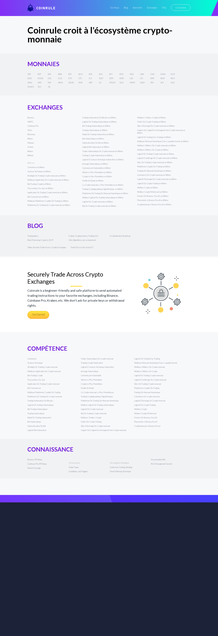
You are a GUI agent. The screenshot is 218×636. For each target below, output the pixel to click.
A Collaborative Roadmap (120, 236)
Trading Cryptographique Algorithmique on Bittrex (102, 189)
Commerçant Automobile (91, 375)
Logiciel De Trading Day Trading (147, 359)
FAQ (164, 7)
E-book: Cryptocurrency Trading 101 (83, 236)
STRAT (132, 82)
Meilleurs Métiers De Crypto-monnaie (149, 367)
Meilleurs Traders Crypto (91, 417)
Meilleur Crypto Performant (145, 413)
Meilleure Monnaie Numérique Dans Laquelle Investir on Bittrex (162, 141)
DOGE (40, 78)
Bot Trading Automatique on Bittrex (96, 126)
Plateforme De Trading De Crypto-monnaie (44, 396)
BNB (60, 74)
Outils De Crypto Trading (91, 422)
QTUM (71, 82)
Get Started (38, 314)
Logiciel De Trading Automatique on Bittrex (99, 122)
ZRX (29, 74)
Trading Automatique (35, 413)
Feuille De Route (87, 388)
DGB (29, 78)
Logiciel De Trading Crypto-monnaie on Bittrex (155, 154)
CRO (152, 74)
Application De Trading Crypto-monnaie (43, 384)
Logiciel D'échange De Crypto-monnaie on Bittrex (157, 179)
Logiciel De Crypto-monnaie (92, 409)
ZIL (49, 87)
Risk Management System (161, 464)
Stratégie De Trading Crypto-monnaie (42, 367)
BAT (49, 74)
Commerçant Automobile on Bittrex (96, 168)
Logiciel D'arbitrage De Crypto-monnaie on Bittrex (157, 158)
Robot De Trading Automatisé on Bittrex (98, 134)
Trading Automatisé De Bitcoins (40, 400)
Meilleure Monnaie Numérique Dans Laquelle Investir (155, 363)
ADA (132, 74)
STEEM (112, 82)
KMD (122, 78)
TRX (152, 82)
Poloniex (30, 143)
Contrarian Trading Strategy (121, 467)
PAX (49, 82)
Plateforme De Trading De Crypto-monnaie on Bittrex (48, 205)
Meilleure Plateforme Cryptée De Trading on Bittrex (48, 201)
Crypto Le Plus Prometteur (91, 384)
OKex (29, 130)
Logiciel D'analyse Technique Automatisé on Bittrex (103, 159)
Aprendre (137, 7)
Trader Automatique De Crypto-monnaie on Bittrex (102, 151)
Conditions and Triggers (78, 471)
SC (100, 82)
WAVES (30, 87)
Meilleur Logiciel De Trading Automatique (97, 405)
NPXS (60, 82)
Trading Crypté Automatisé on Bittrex (97, 155)
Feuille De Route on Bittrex (93, 180)
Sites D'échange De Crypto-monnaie (95, 426)
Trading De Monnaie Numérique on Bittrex (154, 171)
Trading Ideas (32, 236)
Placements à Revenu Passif (145, 422)
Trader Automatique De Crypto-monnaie (97, 359)
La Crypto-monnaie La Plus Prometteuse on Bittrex (102, 185)
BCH (81, 74)
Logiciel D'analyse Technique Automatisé (97, 367)
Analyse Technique (35, 363)
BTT (111, 74)
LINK (142, 74)
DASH (163, 74)
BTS (100, 74)
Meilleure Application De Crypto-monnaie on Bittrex (48, 180)
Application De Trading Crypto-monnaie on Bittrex (47, 192)
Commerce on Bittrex (36, 167)
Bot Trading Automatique (37, 409)
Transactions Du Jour (36, 380)
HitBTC (30, 122)
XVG (173, 82)
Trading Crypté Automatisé (92, 363)
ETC (80, 78)
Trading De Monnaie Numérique (147, 392)
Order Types (74, 467)
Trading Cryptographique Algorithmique (97, 396)
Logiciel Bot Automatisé (36, 430)
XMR (152, 78)
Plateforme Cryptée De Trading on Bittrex (153, 166)
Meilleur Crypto (140, 409)
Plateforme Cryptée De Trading (146, 388)
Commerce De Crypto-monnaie (147, 396)
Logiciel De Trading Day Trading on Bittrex (154, 137)
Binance (30, 117)
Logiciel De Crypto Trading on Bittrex (152, 183)
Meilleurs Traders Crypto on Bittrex (151, 117)
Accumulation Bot (158, 459)
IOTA (111, 78)
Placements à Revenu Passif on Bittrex (152, 200)
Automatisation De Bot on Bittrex (95, 143)
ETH (70, 78)
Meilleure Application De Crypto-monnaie (44, 371)
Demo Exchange (34, 468)
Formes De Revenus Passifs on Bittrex (152, 196)
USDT (142, 82)
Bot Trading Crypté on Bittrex (39, 184)
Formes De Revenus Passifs (145, 417)
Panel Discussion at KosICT (82, 247)
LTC (141, 78)
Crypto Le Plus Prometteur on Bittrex (97, 176)
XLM (121, 82)
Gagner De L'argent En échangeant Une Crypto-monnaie (103, 430)
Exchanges (152, 7)
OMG (29, 82)
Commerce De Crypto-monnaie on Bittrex (154, 175)
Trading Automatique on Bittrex (94, 130)
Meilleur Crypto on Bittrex (147, 187)
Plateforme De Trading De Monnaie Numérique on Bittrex (105, 193)
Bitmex (30, 151)
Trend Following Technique (120, 471)
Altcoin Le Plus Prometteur (91, 380)
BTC (70, 74)
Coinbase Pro (32, 126)
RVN (80, 82)
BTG (90, 74)
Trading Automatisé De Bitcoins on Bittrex (99, 117)
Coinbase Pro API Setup (37, 464)
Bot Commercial (34, 388)
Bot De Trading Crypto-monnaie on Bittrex (99, 206)
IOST (101, 78)
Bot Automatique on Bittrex (93, 138)
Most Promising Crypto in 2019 (40, 240)
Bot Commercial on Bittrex (38, 197)
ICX (90, 78)
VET (162, 82)
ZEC (40, 87)
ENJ (49, 78)
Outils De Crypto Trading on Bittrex (151, 122)
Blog (126, 7)
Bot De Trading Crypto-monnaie (93, 413)
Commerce (31, 359)
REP (39, 74)
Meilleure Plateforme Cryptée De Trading (43, 392)
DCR (173, 74)
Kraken (30, 147)
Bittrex (30, 138)
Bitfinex (30, 155)
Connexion (180, 7)
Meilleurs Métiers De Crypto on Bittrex (152, 150)
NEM (162, 78)
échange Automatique (89, 371)
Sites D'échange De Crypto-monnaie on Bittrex (156, 126)
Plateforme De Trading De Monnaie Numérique (100, 400)
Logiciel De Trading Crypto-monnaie (148, 375)
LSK (131, 78)
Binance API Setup (34, 459)
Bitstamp (31, 134)
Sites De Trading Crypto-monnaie (147, 384)
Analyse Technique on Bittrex (39, 171)
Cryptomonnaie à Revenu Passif (147, 426)
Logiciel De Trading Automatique (40, 405)
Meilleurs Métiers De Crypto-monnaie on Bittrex (156, 145)
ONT (40, 82)
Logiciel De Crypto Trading (145, 405)
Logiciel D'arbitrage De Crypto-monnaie (150, 380)
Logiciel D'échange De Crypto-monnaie (150, 400)
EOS (60, 78)
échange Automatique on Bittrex (95, 164)
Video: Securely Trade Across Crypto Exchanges (46, 247)
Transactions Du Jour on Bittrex (40, 188)
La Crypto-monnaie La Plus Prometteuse (97, 392)
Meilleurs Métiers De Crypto (145, 371)
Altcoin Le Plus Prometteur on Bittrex (97, 172)
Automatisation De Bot (36, 426)
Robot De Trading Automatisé (39, 417)
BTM (121, 74)
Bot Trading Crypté (35, 375)
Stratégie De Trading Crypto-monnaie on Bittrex (46, 176)
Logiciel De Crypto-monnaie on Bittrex (97, 201)
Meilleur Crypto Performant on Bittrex (152, 192)
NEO (173, 78)
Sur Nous (114, 7)
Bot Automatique (34, 422)
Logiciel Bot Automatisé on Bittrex (95, 147)
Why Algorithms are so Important (82, 240)
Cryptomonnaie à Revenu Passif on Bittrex (154, 204)
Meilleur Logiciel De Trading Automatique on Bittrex (103, 197)
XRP (90, 82)
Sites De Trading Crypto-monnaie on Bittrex (154, 162)
